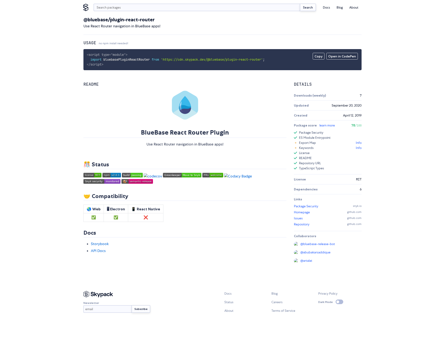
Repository (301, 224)
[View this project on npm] (111, 176)
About (353, 7)
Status (228, 302)
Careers (277, 302)
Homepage (302, 212)
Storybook (100, 243)
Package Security (306, 206)
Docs (326, 7)
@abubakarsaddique (315, 252)
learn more (327, 125)
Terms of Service (283, 311)
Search (308, 7)
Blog (340, 7)
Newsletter (91, 303)
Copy (319, 56)
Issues (298, 218)
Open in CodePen (342, 56)
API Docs (98, 250)
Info (359, 143)
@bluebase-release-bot (317, 244)
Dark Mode (325, 302)
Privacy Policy (327, 293)
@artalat (306, 261)
